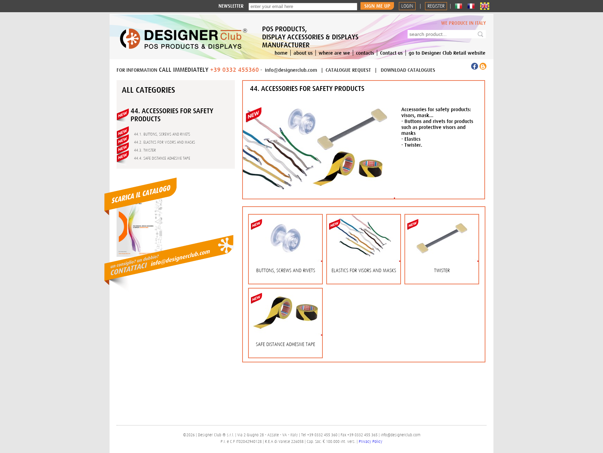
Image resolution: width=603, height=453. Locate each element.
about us (303, 53)
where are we (334, 53)
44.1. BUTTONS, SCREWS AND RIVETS (162, 134)
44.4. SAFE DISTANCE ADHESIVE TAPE (162, 158)
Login (407, 6)
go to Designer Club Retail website (447, 53)
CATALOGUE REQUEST (349, 70)
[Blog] (482, 68)
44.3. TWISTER (145, 150)
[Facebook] (475, 68)
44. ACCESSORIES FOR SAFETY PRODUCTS (307, 88)
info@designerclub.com (291, 70)
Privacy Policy (370, 441)
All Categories (148, 89)
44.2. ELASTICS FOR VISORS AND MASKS (164, 142)
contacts (365, 53)
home (281, 53)
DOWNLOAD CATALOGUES (408, 70)
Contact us (391, 53)
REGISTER (436, 6)
